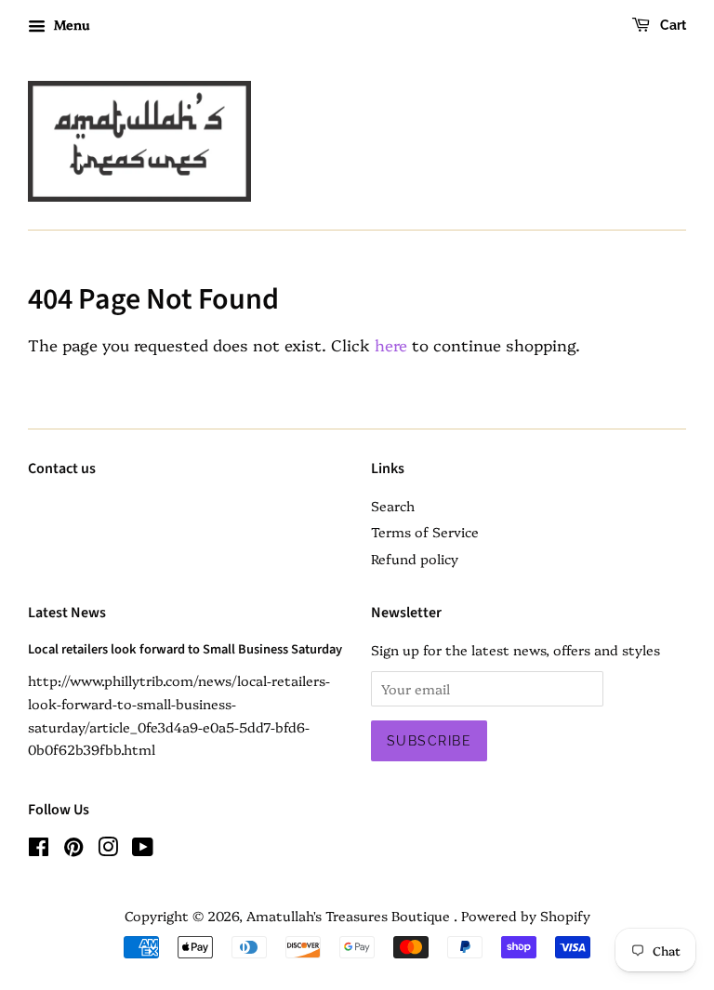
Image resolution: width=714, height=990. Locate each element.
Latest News (67, 612)
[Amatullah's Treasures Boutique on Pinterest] (73, 849)
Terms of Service (425, 531)
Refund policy (414, 558)
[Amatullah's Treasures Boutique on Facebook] (38, 849)
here (391, 344)
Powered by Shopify (525, 915)
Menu (69, 24)
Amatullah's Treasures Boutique (350, 915)
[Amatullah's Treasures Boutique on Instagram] (108, 849)
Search (393, 505)
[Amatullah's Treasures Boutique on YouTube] (142, 849)
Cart (671, 25)
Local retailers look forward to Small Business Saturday (185, 649)
